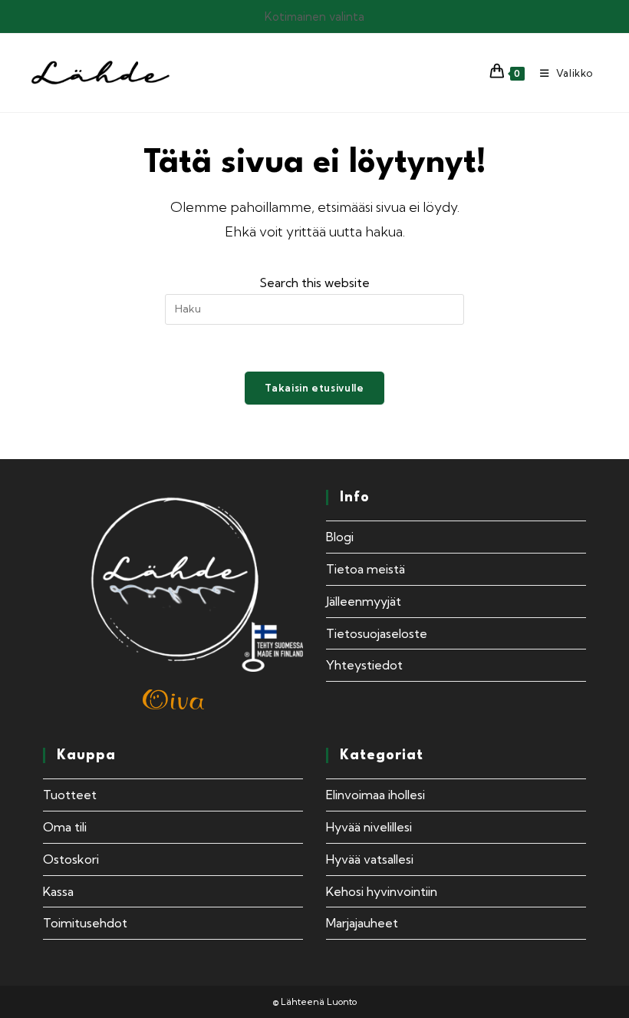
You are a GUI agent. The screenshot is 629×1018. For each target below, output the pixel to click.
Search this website (314, 282)
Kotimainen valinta (314, 16)
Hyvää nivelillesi (369, 827)
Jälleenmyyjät (363, 601)
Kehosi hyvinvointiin (381, 891)
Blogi (340, 536)
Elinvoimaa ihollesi (375, 794)
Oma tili (65, 827)
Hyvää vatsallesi (369, 859)
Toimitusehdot (85, 922)
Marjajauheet (362, 922)
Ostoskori (71, 859)
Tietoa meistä (365, 569)
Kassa (58, 891)
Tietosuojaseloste (376, 633)
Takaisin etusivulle (314, 388)
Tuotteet (70, 794)
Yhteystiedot (364, 665)
